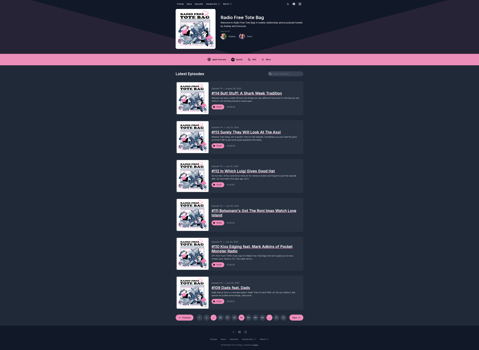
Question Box (211, 4)
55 (255, 317)
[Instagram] (299, 3)
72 (283, 317)
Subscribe (199, 4)
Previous (186, 317)
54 (248, 317)
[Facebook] (293, 3)
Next (294, 317)
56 (262, 317)
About (189, 4)
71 (276, 317)
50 (220, 317)
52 (234, 317)
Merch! (226, 4)
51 (228, 317)
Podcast (180, 4)
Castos (255, 345)
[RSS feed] (287, 3)
